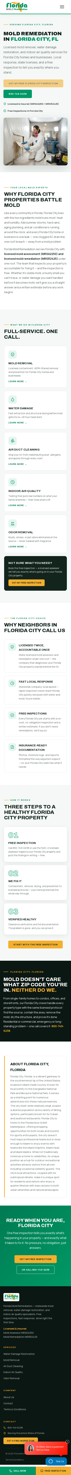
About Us (8, 1397)
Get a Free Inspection (20, 1440)
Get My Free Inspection (26, 582)
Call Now (19, 1470)
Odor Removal (11, 1378)
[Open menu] (62, 6)
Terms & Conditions (14, 1409)
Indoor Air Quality (13, 1372)
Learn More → (17, 381)
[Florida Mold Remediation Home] (17, 7)
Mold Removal (11, 1360)
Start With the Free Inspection (35, 944)
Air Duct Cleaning (13, 1366)
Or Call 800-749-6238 (35, 1269)
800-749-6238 (18, 93)
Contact (8, 1403)
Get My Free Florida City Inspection (33, 83)
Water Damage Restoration (19, 1353)
